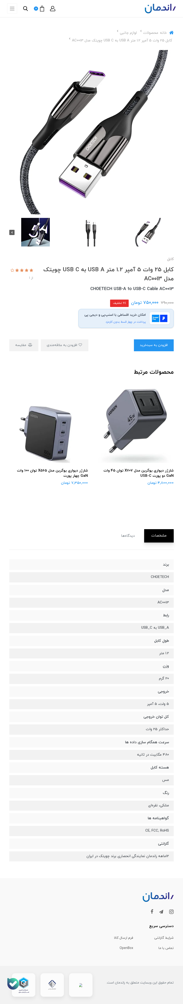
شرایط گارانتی (164, 938)
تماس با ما (166, 948)
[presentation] (171, 232)
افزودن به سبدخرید (154, 345)
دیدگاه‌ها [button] (128, 535)
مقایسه (21, 345)
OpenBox (126, 948)
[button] (52, 8)
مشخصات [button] (159, 535)
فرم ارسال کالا (123, 938)
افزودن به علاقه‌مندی (62, 345)
